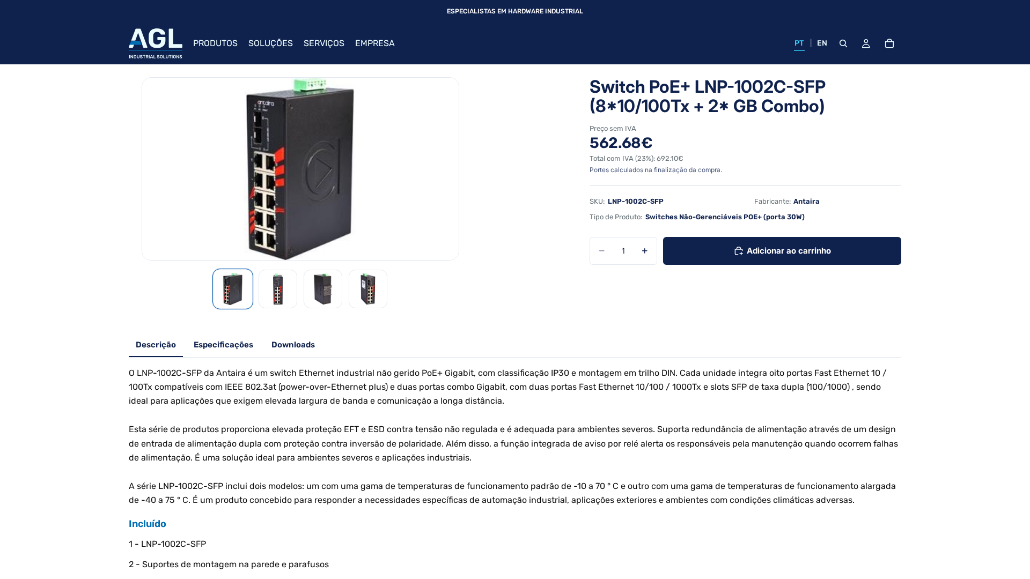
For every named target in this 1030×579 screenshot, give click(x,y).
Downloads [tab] (293, 345)
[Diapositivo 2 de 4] (278, 289)
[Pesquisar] (843, 43)
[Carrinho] (889, 43)
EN (822, 43)
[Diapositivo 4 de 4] (368, 289)
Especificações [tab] (223, 345)
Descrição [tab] (156, 345)
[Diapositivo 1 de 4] (233, 289)
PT (799, 43)
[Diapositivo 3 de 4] (323, 289)
